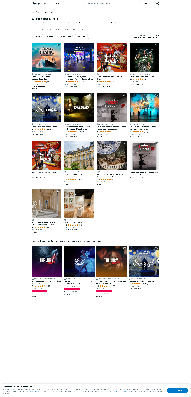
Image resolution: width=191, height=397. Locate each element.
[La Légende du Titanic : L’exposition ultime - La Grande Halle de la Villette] (46, 57)
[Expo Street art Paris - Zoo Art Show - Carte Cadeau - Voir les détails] (46, 155)
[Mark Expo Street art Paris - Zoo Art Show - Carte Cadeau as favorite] (58, 143)
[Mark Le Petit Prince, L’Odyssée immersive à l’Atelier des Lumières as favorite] (91, 45)
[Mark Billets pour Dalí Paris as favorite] (91, 190)
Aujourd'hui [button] (51, 37)
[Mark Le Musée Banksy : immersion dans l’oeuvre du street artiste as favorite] (124, 95)
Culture (39, 12)
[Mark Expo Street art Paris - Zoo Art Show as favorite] (124, 45)
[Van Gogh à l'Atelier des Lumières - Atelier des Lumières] (46, 107)
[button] (48, 12)
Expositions (83, 29)
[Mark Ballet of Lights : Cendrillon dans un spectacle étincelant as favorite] (92, 248)
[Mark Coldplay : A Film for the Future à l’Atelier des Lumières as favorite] (156, 95)
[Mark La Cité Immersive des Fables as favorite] (156, 45)
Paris (33, 12)
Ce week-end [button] (65, 37)
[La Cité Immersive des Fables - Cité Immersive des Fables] (144, 57)
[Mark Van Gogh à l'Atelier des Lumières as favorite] (58, 95)
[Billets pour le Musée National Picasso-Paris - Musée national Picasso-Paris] (79, 155)
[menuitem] (36, 29)
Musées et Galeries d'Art (51, 29)
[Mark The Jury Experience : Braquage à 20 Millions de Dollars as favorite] (124, 248)
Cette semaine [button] (81, 37)
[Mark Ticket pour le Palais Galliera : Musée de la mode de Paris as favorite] (58, 190)
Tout (36, 29)
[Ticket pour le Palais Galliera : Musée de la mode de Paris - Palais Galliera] (46, 203)
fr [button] (146, 3)
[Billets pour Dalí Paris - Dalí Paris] (79, 203)
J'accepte (177, 390)
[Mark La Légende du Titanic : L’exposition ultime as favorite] (58, 45)
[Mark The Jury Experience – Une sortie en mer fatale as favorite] (60, 248)
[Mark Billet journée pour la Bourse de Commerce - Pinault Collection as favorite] (124, 143)
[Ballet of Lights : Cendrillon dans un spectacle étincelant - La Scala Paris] (79, 261)
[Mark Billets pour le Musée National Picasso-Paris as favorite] (91, 143)
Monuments (70, 29)
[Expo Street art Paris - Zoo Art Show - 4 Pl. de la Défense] (112, 57)
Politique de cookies (36, 391)
